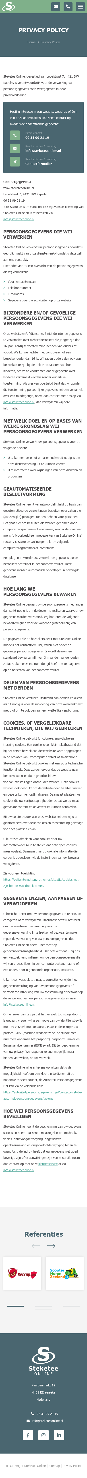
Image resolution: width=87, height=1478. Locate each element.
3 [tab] (71, 1306)
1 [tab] (15, 1306)
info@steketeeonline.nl (18, 219)
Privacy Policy (72, 1466)
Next (51, 1245)
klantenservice (48, 1164)
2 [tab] (43, 1306)
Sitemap (54, 1466)
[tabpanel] (22, 1273)
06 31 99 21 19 (47, 1414)
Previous (36, 1245)
